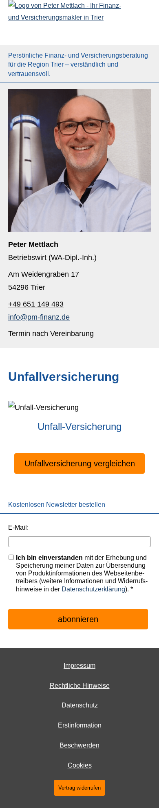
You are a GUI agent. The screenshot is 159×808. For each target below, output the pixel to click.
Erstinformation (80, 725)
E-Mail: (18, 527)
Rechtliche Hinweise (80, 685)
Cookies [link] (80, 765)
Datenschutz (80, 705)
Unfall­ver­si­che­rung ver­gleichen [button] (79, 463)
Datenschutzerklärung (93, 589)
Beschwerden (79, 745)
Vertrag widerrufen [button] (79, 788)
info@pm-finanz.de (39, 317)
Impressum (79, 665)
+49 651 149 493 (36, 304)
